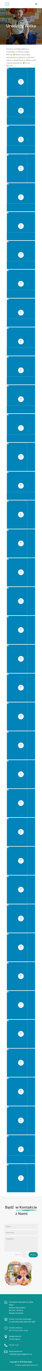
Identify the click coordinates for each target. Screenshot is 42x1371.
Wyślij (33, 1255)
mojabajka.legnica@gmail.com (20, 1354)
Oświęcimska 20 (15, 1336)
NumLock (34, 1365)
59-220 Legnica (14, 1339)
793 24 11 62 (13, 1345)
